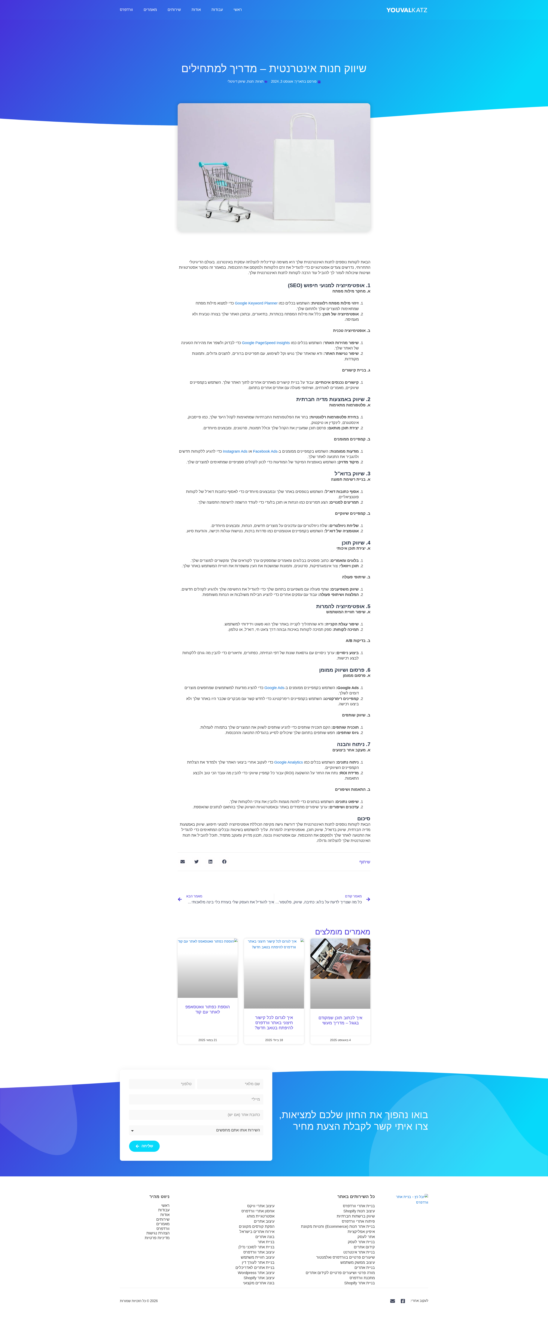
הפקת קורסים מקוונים (256, 1226)
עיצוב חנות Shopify (359, 1211)
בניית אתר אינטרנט (359, 1252)
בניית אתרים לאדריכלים (254, 1267)
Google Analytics (288, 762)
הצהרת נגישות (158, 1233)
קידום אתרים (364, 1247)
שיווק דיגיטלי (236, 81)
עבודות (217, 9)
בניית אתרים (364, 1267)
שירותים (174, 9)
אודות (196, 9)
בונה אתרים (264, 1237)
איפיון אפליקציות (361, 1232)
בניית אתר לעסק (361, 1242)
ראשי (238, 9)
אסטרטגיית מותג (260, 1216)
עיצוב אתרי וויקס (260, 1206)
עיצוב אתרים (264, 1221)
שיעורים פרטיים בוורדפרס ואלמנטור (345, 1257)
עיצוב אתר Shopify (259, 1278)
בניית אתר (266, 1242)
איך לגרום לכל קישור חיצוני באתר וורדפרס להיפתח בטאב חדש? (274, 1022)
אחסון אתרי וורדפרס (257, 1211)
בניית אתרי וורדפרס (359, 1206)
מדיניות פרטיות (157, 1238)
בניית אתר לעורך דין (258, 1262)
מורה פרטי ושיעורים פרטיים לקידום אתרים (340, 1273)
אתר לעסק (366, 1237)
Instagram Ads (235, 451)
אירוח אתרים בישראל (257, 1232)
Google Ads (274, 688)
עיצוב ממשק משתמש (357, 1262)
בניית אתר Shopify (359, 1283)
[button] (224, 862)
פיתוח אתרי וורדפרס (358, 1221)
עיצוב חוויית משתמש (257, 1257)
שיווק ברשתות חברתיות (356, 1216)
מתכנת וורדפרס (362, 1278)
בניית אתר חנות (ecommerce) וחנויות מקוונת (338, 1226)
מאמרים (150, 9)
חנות (250, 81)
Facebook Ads (265, 451)
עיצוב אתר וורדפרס (258, 1252)
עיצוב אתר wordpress (256, 1273)
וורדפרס (126, 9)
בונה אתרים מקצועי (258, 1283)
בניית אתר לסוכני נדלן (256, 1247)
